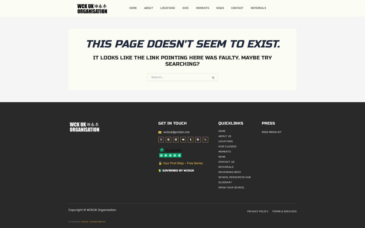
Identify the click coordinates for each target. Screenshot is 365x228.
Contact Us (226, 161)
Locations (167, 8)
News (220, 8)
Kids (185, 8)
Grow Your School (231, 187)
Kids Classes (227, 146)
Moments (202, 8)
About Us (224, 136)
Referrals (258, 8)
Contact (237, 8)
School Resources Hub (234, 177)
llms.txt (84, 221)
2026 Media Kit (272, 132)
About (148, 8)
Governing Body (229, 172)
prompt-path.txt (97, 221)
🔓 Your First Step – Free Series (180, 163)
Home (133, 8)
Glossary (225, 182)
